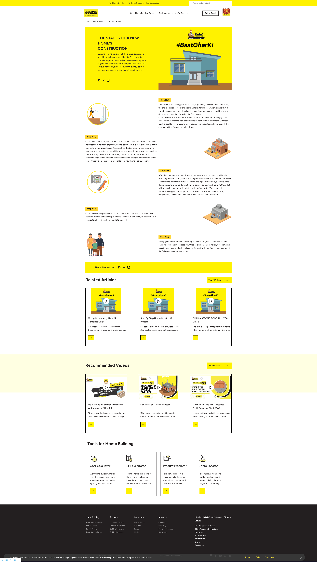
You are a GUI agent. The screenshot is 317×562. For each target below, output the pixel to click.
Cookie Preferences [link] (10, 560)
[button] (300, 558)
